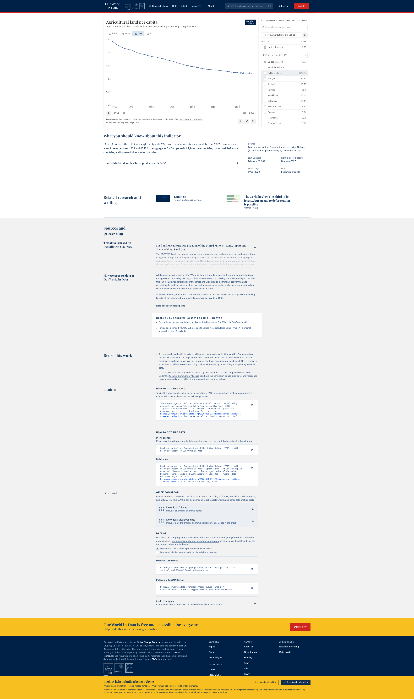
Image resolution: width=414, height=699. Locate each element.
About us (248, 647)
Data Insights (215, 657)
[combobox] (249, 6)
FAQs (154, 659)
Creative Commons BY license (184, 376)
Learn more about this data (191, 119)
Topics (212, 647)
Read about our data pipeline (170, 306)
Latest (184, 6)
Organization (250, 652)
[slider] (123, 113)
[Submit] (269, 6)
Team (246, 663)
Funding (248, 657)
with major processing (268, 151)
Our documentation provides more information (195, 541)
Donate (301, 6)
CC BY (136, 123)
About (211, 6)
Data (174, 6)
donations (146, 686)
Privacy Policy (191, 692)
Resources (196, 6)
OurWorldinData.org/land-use (119, 123)
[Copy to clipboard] (248, 405)
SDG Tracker (215, 675)
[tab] (113, 33)
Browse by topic (160, 6)
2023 (251, 113)
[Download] (240, 121)
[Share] (246, 121)
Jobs (246, 668)
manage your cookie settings (214, 692)
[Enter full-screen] (253, 121)
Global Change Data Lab (149, 642)
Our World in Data (112, 6)
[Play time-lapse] (108, 113)
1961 (116, 113)
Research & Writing (289, 647)
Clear (304, 42)
